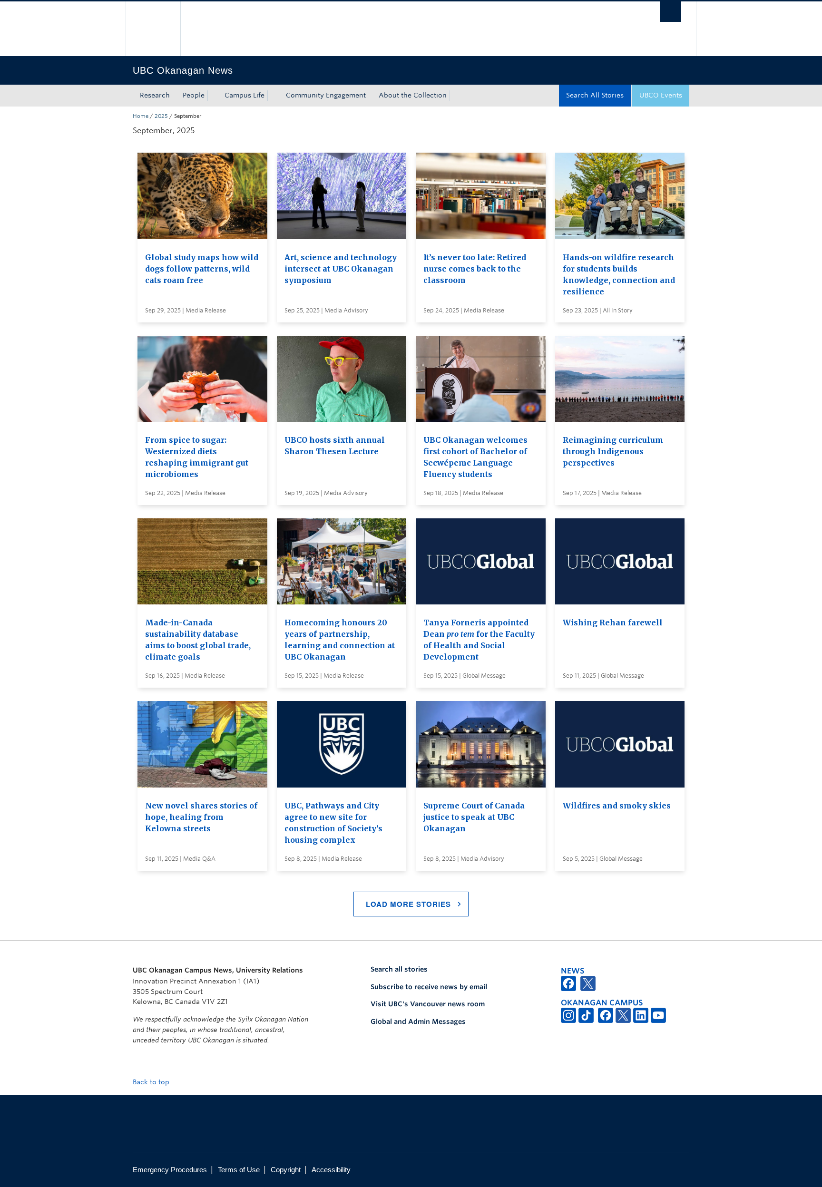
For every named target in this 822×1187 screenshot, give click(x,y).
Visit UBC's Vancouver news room (428, 1004)
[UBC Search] (670, 11)
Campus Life (244, 95)
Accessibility (331, 1170)
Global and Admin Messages (418, 1021)
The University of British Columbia (153, 28)
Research (155, 95)
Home (140, 116)
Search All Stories (595, 95)
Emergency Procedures (170, 1170)
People (194, 95)
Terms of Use (239, 1170)
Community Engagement (326, 95)
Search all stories (399, 969)
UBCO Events (660, 95)
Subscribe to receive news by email (429, 987)
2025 (161, 116)
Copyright (286, 1170)
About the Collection (413, 95)
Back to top (152, 1082)
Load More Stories (408, 904)
